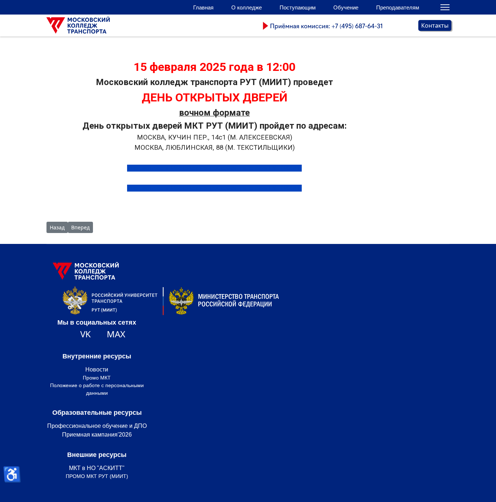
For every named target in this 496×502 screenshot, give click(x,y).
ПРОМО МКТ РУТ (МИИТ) (97, 476)
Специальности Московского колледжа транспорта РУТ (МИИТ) (214, 168)
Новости (96, 369)
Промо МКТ (97, 378)
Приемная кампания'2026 (97, 434)
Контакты (434, 25)
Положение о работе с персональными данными (97, 389)
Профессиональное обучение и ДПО (97, 426)
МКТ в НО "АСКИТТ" (97, 468)
